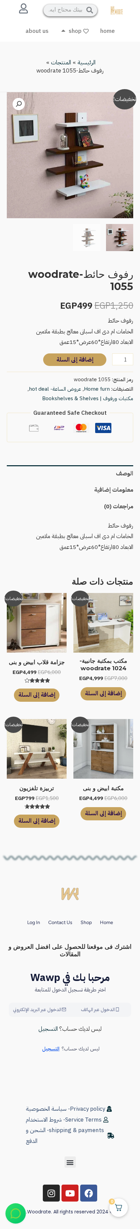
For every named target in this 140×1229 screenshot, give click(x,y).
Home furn (97, 389)
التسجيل (48, 1029)
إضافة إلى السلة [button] (103, 693)
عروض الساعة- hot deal (55, 389)
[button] (19, 104)
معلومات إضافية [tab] (113, 490)
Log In (33, 922)
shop (86, 922)
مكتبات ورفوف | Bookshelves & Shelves (87, 398)
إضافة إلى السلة (74, 359)
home (106, 922)
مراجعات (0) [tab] (118, 506)
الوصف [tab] (124, 473)
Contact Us (60, 922)
